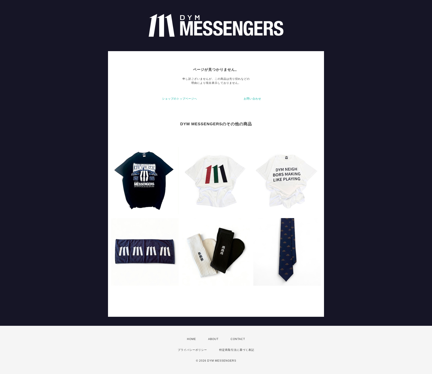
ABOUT (213, 339)
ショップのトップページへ (179, 98)
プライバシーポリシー (192, 349)
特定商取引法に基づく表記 (236, 349)
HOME (191, 339)
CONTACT (238, 339)
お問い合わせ (252, 98)
